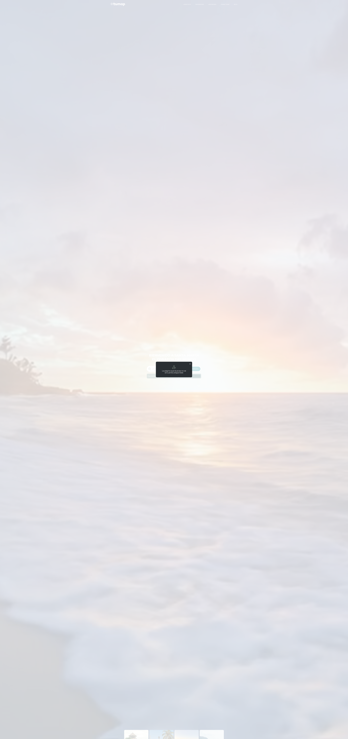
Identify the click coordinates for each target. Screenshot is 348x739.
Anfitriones (212, 4)
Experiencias (199, 4)
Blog (235, 4)
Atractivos (187, 4)
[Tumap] (118, 4)
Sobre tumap (225, 4)
